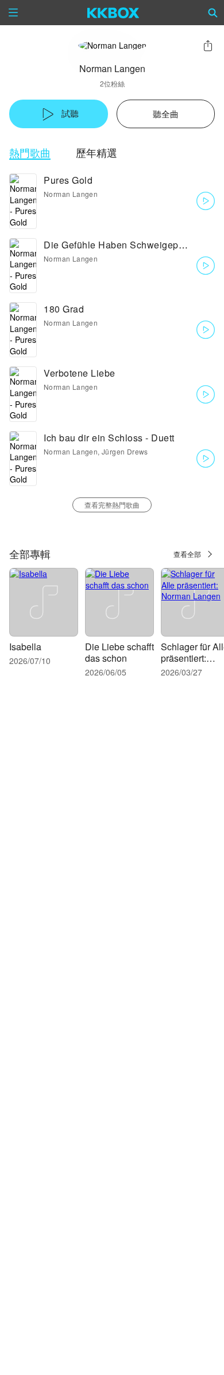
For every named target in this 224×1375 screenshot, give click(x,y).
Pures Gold (68, 180)
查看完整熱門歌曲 (112, 504)
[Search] (213, 12)
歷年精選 (96, 152)
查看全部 (187, 554)
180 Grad (64, 308)
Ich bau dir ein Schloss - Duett (109, 437)
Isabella (25, 646)
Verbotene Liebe (79, 373)
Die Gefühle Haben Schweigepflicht (121, 244)
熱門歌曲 (30, 152)
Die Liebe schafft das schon (119, 652)
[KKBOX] (113, 12)
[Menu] (13, 12)
